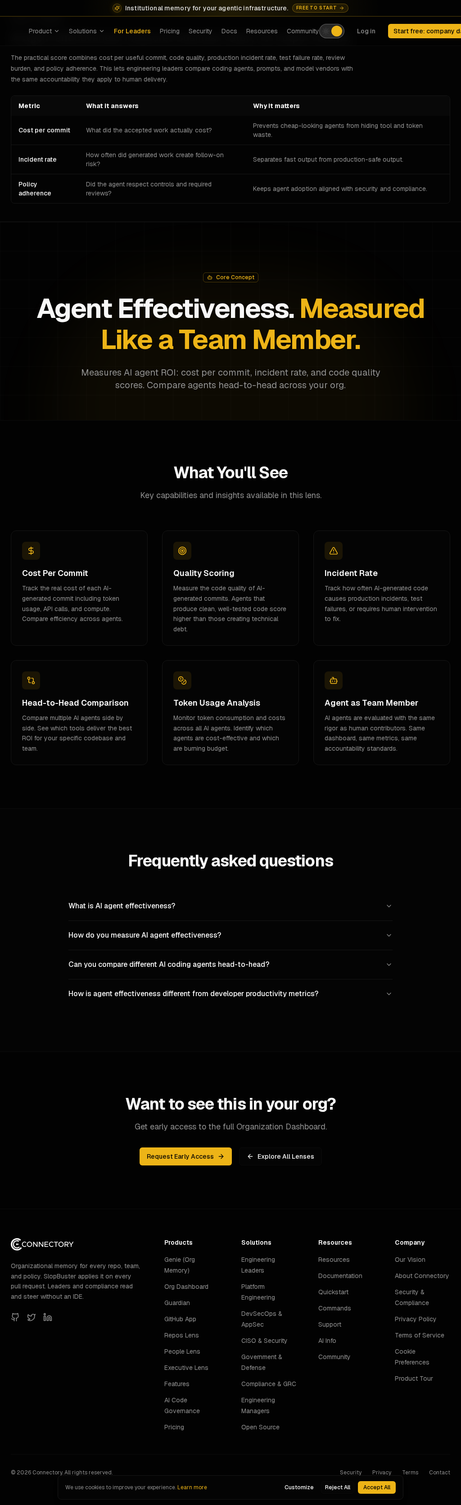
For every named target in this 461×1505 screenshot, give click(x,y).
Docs (229, 31)
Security (200, 31)
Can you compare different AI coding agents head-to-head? (168, 964)
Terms (410, 1472)
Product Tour (414, 1378)
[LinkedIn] (47, 1317)
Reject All (337, 1487)
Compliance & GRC (268, 1384)
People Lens (182, 1351)
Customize (299, 1487)
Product (40, 31)
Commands (334, 1308)
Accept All (376, 1487)
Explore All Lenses (286, 1156)
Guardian (177, 1303)
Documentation (340, 1276)
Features (177, 1384)
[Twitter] (31, 1317)
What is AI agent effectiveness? (121, 906)
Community (303, 31)
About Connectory (422, 1276)
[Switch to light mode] (331, 31)
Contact (439, 1472)
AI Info (327, 1341)
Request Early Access (180, 1156)
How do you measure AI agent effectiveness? (144, 935)
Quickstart (333, 1292)
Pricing (170, 31)
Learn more (192, 1487)
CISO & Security (264, 1341)
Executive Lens (186, 1368)
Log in (366, 31)
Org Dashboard (186, 1287)
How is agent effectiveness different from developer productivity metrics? (193, 993)
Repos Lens (181, 1335)
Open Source (260, 1427)
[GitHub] (15, 1317)
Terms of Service (419, 1335)
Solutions (83, 31)
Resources (262, 31)
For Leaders (132, 31)
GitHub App (180, 1319)
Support (329, 1324)
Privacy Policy (416, 1319)
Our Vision (410, 1260)
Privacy (381, 1472)
